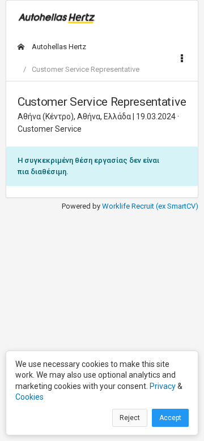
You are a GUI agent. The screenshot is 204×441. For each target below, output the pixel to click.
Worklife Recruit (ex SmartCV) (150, 206)
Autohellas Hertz (58, 46)
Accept (170, 418)
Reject (130, 418)
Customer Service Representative (85, 69)
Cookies (29, 396)
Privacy (163, 386)
